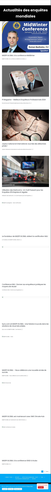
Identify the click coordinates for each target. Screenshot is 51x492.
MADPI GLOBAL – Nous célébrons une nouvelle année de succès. (25, 349)
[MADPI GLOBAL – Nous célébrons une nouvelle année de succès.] (25, 351)
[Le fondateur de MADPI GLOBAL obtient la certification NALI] (25, 217)
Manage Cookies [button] (18, 488)
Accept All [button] (5, 488)
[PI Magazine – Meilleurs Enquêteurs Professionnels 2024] (25, 81)
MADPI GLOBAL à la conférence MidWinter (25, 35)
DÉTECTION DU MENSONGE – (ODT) (30, 477)
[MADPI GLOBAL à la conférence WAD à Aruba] (25, 442)
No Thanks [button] (11, 488)
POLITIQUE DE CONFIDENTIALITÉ (22, 478)
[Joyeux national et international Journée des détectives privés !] (25, 125)
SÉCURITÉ (17, 477)
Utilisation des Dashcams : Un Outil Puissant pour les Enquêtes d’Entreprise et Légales (25, 169)
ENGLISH (34, 478)
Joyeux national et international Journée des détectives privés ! (25, 123)
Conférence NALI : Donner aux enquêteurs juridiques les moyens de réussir (25, 261)
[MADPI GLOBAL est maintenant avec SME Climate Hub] (25, 397)
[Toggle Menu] (48, 2)
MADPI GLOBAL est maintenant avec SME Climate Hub (25, 396)
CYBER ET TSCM (8, 477)
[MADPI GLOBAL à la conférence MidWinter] (25, 36)
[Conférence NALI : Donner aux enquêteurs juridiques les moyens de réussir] (25, 263)
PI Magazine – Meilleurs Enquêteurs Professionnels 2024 (25, 79)
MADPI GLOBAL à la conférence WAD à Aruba (25, 440)
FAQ (42, 477)
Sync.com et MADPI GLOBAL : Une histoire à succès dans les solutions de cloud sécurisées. (25, 306)
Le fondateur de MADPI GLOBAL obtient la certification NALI (25, 216)
